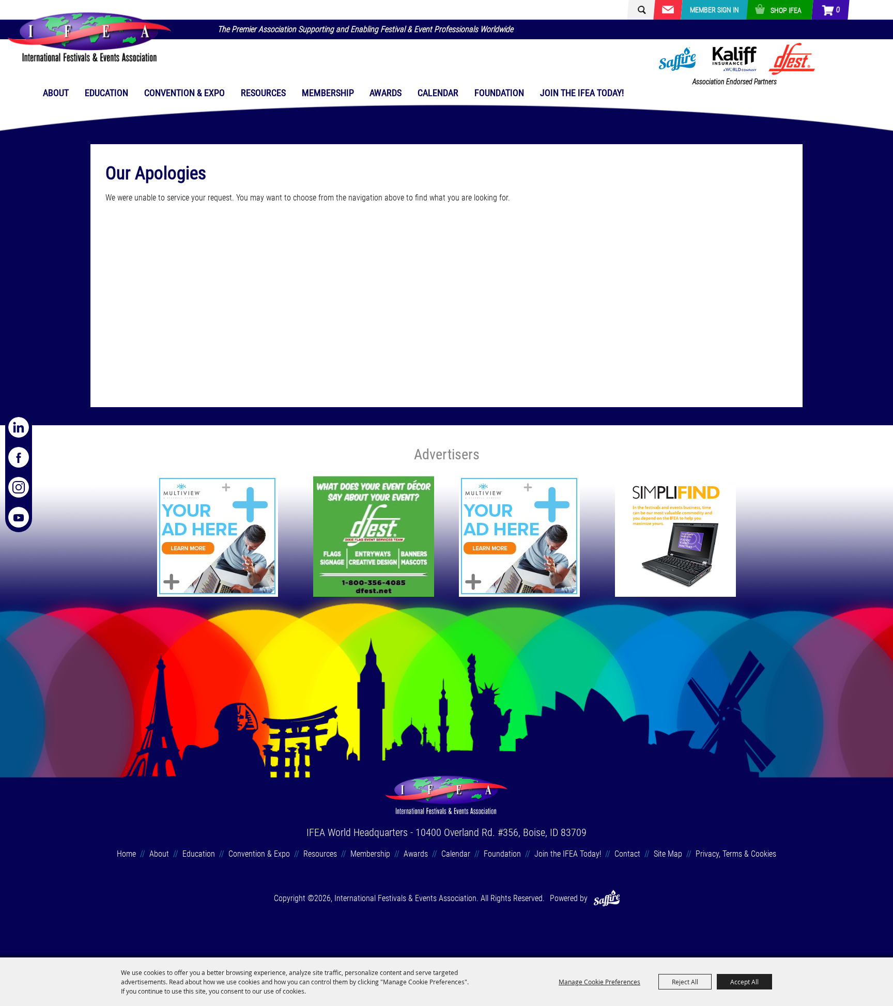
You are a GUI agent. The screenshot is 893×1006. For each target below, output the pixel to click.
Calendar (438, 92)
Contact (627, 854)
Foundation (499, 92)
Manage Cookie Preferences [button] (599, 982)
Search (636, 10)
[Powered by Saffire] (607, 898)
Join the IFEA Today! (582, 92)
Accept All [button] (744, 982)
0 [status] (837, 9)
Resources (263, 92)
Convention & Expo (184, 92)
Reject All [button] (685, 982)
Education (106, 92)
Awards (385, 92)
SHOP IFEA (786, 10)
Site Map (668, 854)
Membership (328, 92)
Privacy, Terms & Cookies (736, 854)
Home (126, 854)
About (56, 92)
